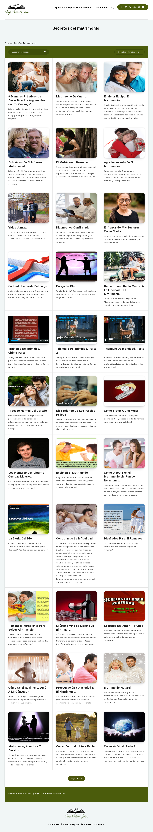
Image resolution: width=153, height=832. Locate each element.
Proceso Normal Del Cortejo (27, 410)
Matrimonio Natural (117, 687)
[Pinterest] (135, 7)
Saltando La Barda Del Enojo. (28, 286)
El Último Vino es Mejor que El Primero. (75, 627)
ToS (79, 824)
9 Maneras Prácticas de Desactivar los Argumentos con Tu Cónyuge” (27, 100)
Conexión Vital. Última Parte (75, 746)
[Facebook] (121, 7)
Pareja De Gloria (67, 286)
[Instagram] (130, 7)
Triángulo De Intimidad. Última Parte (24, 350)
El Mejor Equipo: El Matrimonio (116, 98)
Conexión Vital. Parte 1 (120, 746)
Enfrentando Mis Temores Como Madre (122, 229)
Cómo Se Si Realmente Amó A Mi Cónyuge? (27, 689)
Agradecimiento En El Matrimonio (118, 164)
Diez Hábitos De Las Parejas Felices (75, 412)
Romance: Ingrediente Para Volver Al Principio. (26, 627)
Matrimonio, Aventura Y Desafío (24, 748)
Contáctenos (101, 7)
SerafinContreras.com (18, 793)
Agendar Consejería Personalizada (73, 7)
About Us (100, 824)
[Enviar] (45, 51)
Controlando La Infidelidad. (74, 538)
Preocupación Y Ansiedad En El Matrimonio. (75, 689)
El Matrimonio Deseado (72, 162)
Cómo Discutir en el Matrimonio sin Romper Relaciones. (120, 476)
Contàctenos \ (55, 824)
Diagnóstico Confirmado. (73, 227)
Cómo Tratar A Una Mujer (121, 410)
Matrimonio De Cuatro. (71, 96)
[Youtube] (139, 7)
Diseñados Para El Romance (123, 538)
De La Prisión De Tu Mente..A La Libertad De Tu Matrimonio (124, 290)
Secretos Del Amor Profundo (123, 625)
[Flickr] (143, 7)
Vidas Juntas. (17, 227)
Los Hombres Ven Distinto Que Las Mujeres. (26, 474)
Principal (9, 43)
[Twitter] (126, 7)
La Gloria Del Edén (20, 538)
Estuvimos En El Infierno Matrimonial (25, 164)
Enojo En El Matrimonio (72, 472)
